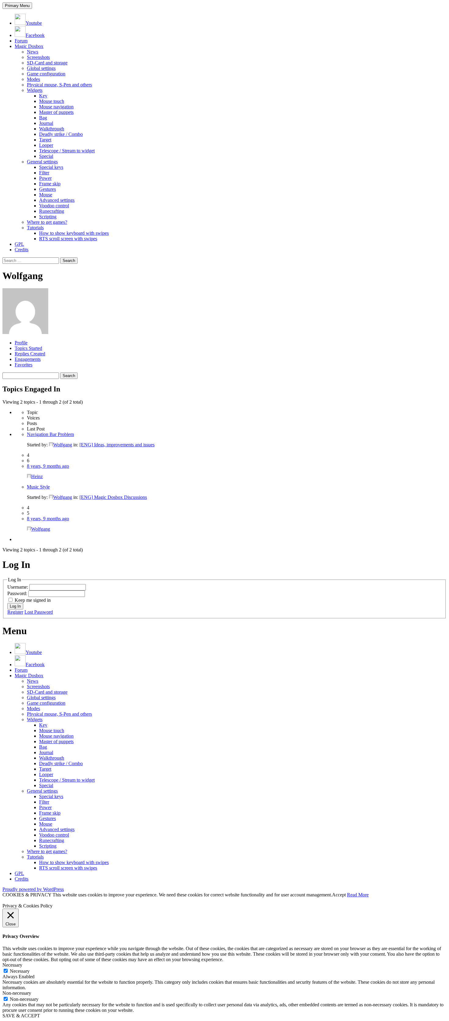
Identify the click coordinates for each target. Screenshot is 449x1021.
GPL (19, 244)
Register (15, 612)
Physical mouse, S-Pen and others (59, 84)
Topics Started (28, 348)
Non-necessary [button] (16, 993)
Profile (21, 342)
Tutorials (35, 227)
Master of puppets (56, 112)
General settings (42, 161)
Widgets (34, 90)
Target (45, 139)
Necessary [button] (12, 965)
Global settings (41, 68)
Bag (43, 117)
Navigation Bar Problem (50, 434)
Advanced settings (57, 200)
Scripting (48, 216)
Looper (46, 145)
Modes (33, 79)
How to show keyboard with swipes (74, 233)
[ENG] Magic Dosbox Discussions (113, 497)
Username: (18, 587)
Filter (44, 172)
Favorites (23, 364)
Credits (21, 249)
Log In (15, 606)
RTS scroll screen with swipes (68, 238)
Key (43, 95)
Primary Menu (17, 5)
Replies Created (30, 353)
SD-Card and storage (47, 62)
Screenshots (38, 57)
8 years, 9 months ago (48, 466)
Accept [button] (339, 894)
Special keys (51, 167)
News (32, 51)
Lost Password (38, 612)
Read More (358, 894)
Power (45, 178)
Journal (46, 123)
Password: (17, 593)
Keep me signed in (33, 600)
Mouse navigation (56, 106)
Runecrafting (51, 211)
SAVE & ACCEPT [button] (21, 1015)
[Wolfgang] (25, 332)
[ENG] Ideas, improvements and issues (117, 444)
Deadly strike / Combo (61, 134)
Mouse (45, 194)
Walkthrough (51, 128)
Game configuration (46, 73)
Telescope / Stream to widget (67, 150)
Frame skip (49, 183)
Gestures (47, 189)
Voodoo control (54, 205)
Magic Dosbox (29, 46)
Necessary (20, 971)
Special (46, 156)
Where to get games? (47, 222)
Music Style (38, 486)
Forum (21, 40)
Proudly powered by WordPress (33, 889)
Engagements (28, 359)
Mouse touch (51, 101)
